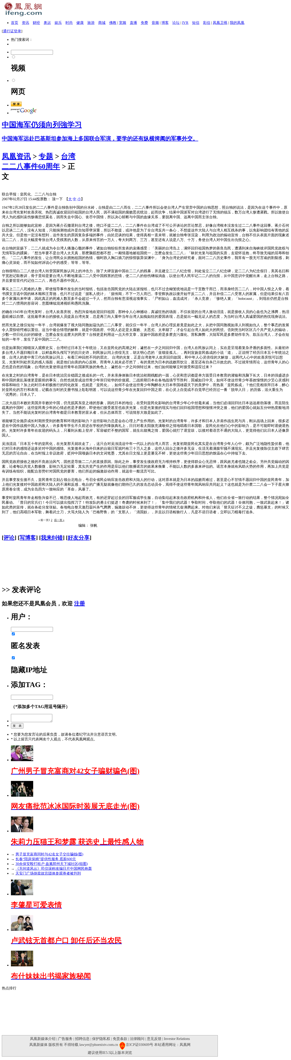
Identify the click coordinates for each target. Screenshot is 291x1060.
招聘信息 (82, 1039)
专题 (46, 156)
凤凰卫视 (220, 23)
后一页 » (59, 520)
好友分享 (79, 538)
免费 (144, 23)
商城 (101, 23)
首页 (14, 23)
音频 (155, 23)
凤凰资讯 (16, 156)
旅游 (91, 23)
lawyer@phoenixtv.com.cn (98, 1045)
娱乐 (58, 23)
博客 (165, 23)
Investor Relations (177, 1039)
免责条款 (120, 1039)
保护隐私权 (101, 1039)
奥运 (47, 23)
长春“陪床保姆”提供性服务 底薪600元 (45, 859)
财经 (36, 23)
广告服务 (65, 1039)
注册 (79, 603)
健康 (80, 23)
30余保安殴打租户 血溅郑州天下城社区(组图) (51, 864)
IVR (185, 23)
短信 (195, 23)
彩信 (206, 23)
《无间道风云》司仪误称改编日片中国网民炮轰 (53, 868)
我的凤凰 (237, 23)
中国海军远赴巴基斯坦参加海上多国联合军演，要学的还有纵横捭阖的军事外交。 (100, 138)
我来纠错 (52, 538)
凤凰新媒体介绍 (42, 1039)
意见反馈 (154, 1039)
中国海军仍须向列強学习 (42, 125)
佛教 (112, 23)
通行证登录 (12, 31)
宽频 (122, 23)
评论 (9, 538)
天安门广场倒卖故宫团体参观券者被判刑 (48, 873)
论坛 (176, 23)
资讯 (25, 23)
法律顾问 (137, 1039)
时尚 (69, 23)
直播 (133, 23)
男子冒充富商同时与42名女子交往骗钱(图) (49, 854)
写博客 (28, 538)
